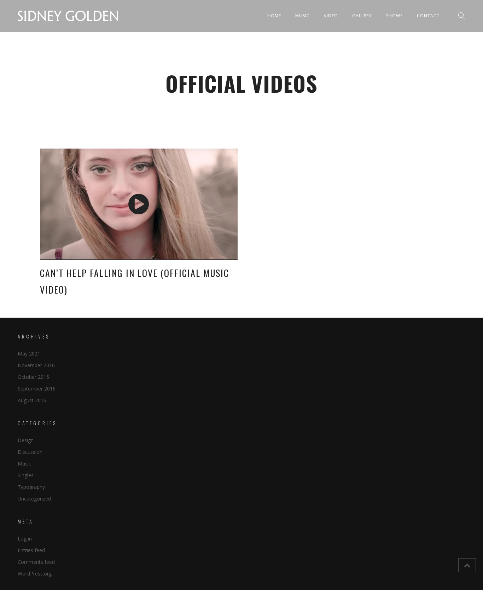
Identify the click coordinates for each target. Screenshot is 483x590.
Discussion (30, 452)
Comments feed (36, 562)
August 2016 (32, 400)
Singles (26, 475)
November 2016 (36, 365)
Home (274, 16)
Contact (428, 16)
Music (302, 16)
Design (26, 440)
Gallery (362, 16)
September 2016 (37, 388)
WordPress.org (35, 573)
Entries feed (31, 550)
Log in (25, 538)
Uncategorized (34, 498)
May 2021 (29, 353)
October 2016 (33, 377)
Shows (394, 16)
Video (331, 16)
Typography (31, 487)
